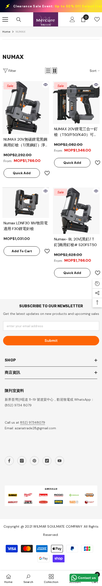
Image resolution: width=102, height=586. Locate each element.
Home (6, 32)
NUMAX (20, 32)
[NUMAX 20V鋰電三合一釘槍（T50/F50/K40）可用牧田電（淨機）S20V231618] (76, 102)
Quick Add (22, 173)
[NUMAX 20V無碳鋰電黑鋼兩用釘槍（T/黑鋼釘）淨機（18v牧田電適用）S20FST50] (25, 107)
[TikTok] (46, 460)
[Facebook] (9, 460)
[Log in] (72, 19)
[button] (48, 71)
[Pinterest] (34, 460)
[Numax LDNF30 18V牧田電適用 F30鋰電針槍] (25, 202)
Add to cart (22, 251)
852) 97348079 (32, 422)
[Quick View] (45, 84)
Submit (51, 340)
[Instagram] (21, 460)
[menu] (5, 19)
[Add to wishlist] (45, 173)
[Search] (19, 19)
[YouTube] (59, 460)
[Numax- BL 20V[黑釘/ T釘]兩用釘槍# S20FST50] (76, 210)
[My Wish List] (97, 19)
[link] (28, 578)
